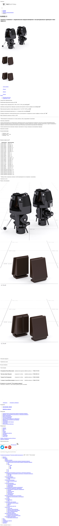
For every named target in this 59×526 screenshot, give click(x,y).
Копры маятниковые (7, 415)
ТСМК (8, 478)
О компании (5, 435)
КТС (8, 497)
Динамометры (10, 485)
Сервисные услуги (6, 98)
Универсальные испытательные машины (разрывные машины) (15, 413)
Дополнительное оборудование (13, 510)
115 (8, 471)
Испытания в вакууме (11, 506)
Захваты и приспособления (8, 12)
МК (10, 468)
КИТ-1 (8, 505)
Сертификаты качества (7, 433)
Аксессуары (5, 422)
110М (8, 464)
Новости (4, 428)
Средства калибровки (7, 417)
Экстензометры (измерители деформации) (11, 418)
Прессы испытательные (7, 416)
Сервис (4, 432)
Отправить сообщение (14, 402)
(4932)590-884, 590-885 (7, 406)
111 (8, 469)
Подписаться (13, 444)
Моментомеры (10, 486)
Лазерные (9, 490)
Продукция (5, 457)
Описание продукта (7, 97)
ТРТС (8, 500)
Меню (6, 459)
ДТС (8, 482)
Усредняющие (10, 494)
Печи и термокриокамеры (12, 511)
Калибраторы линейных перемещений (15, 487)
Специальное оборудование (8, 421)
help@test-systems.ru (7, 409)
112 (8, 470)
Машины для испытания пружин (13, 515)
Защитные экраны (11, 512)
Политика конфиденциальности (16, 454)
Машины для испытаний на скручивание (11, 419)
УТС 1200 (9, 474)
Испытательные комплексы (8, 423)
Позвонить (5, 402)
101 (8, 463)
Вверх (1, 95)
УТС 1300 (9, 475)
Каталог (4, 11)
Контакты (5, 434)
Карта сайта (5, 436)
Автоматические (10, 491)
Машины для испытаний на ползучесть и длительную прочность (15, 414)
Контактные (9, 492)
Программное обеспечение (10, 516)
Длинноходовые (10, 493)
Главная (4, 10)
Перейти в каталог (8, 460)
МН (10, 467)
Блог (4, 429)
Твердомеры (5, 420)
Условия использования (5, 454)
